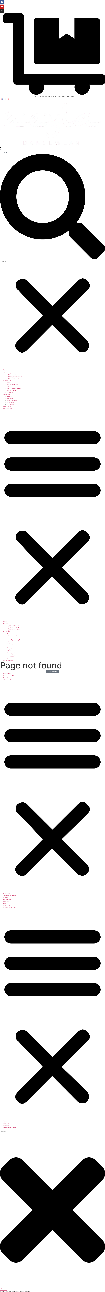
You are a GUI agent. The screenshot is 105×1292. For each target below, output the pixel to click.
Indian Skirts (7, 406)
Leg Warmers (10, 398)
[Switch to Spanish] (8, 99)
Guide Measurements (9, 907)
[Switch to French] (5, 99)
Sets (8, 386)
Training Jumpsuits (12, 384)
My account (6, 901)
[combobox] (52, 1131)
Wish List (6, 903)
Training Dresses (11, 390)
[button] (52, 207)
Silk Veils (9, 396)
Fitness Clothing (8, 408)
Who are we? (7, 680)
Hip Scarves (10, 392)
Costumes (6, 372)
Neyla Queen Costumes (13, 374)
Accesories (6, 394)
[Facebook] (2, 2)
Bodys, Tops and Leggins (14, 388)
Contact (5, 678)
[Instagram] (2, 11)
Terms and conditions (9, 676)
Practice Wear (7, 380)
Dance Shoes (10, 402)
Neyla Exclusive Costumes (14, 376)
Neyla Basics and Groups (14, 378)
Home (5, 370)
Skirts (8, 382)
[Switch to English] (2, 99)
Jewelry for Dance (12, 400)
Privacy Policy (7, 674)
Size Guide (6, 905)
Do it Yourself (10, 404)
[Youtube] (2, 7)
